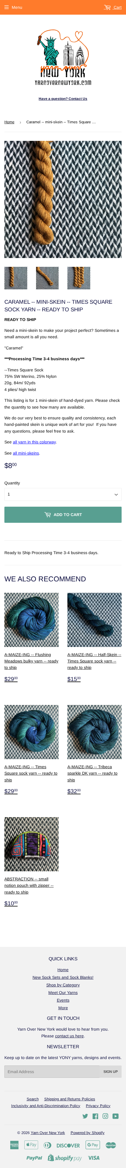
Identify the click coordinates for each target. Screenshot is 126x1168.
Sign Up (110, 1072)
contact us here (69, 1036)
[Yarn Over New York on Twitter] (85, 1117)
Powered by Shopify (88, 1133)
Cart (117, 7)
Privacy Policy (98, 1106)
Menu (17, 7)
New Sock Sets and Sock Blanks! (63, 977)
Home (9, 122)
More (63, 1007)
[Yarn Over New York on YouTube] (116, 1117)
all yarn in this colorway (34, 442)
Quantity (12, 483)
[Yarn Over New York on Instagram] (105, 1117)
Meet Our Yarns (63, 992)
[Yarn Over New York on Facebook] (95, 1117)
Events (63, 1000)
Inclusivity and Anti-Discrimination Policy (45, 1106)
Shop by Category (63, 985)
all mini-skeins (26, 453)
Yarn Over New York (48, 1133)
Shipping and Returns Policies (69, 1099)
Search (33, 1099)
